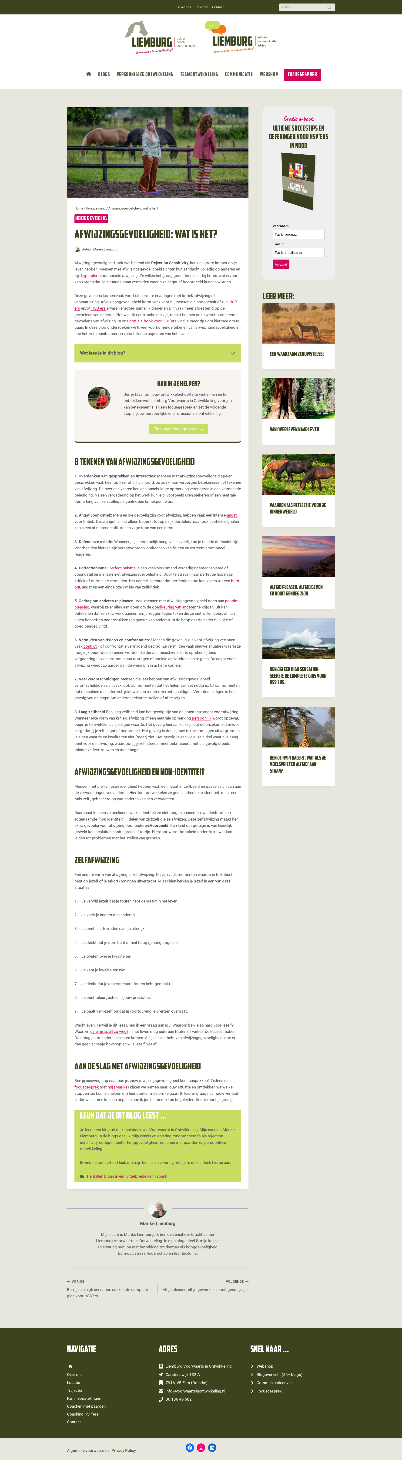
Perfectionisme (122, 568)
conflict (90, 646)
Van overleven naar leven (294, 430)
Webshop (269, 75)
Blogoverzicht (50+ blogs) (279, 1374)
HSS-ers (98, 308)
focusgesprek (87, 1087)
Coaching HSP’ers (82, 1414)
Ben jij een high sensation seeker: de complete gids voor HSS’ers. (107, 1289)
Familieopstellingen (84, 1398)
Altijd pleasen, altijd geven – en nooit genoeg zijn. (205, 1286)
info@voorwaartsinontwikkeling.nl (195, 1391)
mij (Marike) (118, 1087)
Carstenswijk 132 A (183, 1374)
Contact (218, 7)
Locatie (73, 1382)
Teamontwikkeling (199, 75)
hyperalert (90, 275)
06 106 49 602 (179, 1399)
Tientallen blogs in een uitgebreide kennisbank (126, 1176)
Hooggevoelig (91, 219)
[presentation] (298, 323)
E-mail (278, 244)
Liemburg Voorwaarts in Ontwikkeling (199, 1366)
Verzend (281, 264)
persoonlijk (201, 718)
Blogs (104, 75)
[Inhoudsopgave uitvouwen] (232, 353)
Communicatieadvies (275, 1382)
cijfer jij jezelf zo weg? (109, 1031)
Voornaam (280, 226)
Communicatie (239, 75)
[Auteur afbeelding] (77, 249)
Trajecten (201, 7)
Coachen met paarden (86, 1406)
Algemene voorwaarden (88, 1450)
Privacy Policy (123, 1450)
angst (231, 515)
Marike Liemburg (105, 249)
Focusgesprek (302, 75)
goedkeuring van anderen (173, 607)
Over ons (184, 7)
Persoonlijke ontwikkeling (145, 75)
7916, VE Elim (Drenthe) (187, 1382)
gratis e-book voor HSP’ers (153, 321)
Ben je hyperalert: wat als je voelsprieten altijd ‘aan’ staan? (298, 764)
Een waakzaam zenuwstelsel (297, 354)
